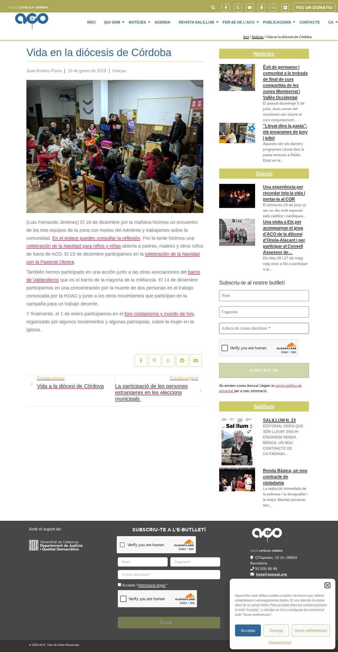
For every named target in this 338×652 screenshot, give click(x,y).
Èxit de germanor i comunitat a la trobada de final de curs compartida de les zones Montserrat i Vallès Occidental (285, 82)
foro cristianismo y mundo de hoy (159, 313)
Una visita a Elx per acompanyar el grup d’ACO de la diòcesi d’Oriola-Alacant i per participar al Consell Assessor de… (284, 237)
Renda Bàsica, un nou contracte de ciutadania (285, 476)
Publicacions (277, 22)
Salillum (264, 406)
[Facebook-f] (226, 8)
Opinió (264, 173)
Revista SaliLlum (196, 22)
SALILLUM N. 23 (279, 420)
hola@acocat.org (271, 574)
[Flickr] (285, 8)
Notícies (137, 22)
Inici (91, 22)
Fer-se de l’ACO (239, 22)
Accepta (248, 630)
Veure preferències (311, 630)
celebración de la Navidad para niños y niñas (73, 246)
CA (331, 22)
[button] (327, 585)
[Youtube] (249, 8)
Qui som (112, 22)
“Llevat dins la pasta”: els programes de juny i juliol (285, 132)
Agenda (162, 22)
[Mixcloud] (273, 8)
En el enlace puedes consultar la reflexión (96, 238)
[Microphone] (261, 8)
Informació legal (280, 642)
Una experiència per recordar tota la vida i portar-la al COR (284, 193)
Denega (276, 630)
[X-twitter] (238, 8)
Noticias (258, 37)
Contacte (309, 22)
